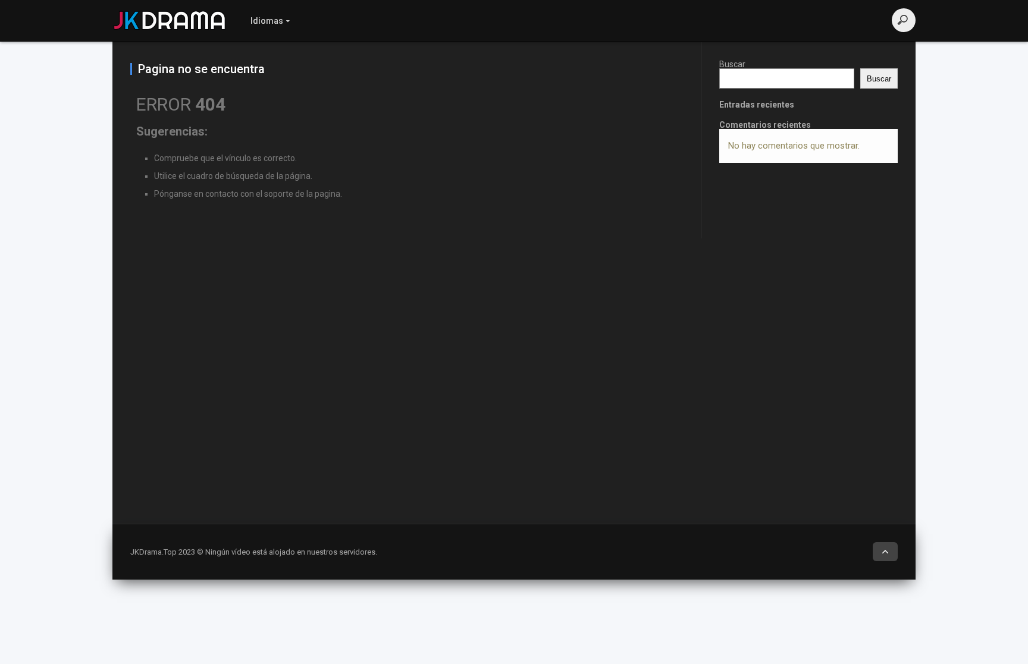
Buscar (732, 64)
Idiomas (266, 21)
